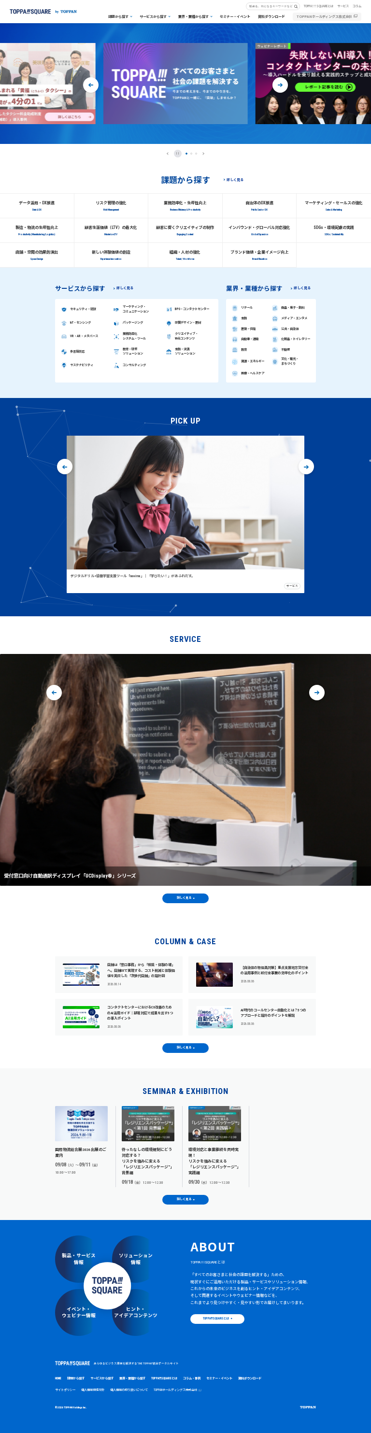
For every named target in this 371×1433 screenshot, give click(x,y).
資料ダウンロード (271, 16)
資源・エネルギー (252, 361)
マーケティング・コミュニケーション (136, 309)
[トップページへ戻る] (43, 11)
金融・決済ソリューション (185, 351)
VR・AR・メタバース (84, 336)
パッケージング (133, 323)
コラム (357, 6)
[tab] (186, 154)
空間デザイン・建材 (188, 323)
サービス (343, 6)
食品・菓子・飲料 (292, 308)
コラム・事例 (191, 1378)
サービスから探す (153, 16)
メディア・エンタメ (294, 318)
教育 (244, 350)
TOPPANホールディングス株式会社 (324, 16)
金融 (244, 318)
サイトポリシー (65, 1390)
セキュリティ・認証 (83, 309)
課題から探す (118, 16)
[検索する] (298, 6)
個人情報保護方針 (92, 1390)
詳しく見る (235, 179)
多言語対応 (77, 352)
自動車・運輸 (249, 339)
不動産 (285, 350)
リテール (247, 308)
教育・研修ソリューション (133, 351)
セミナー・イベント (235, 16)
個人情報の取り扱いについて (129, 1390)
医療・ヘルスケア (252, 373)
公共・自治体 (290, 329)
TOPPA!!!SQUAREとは (318, 6)
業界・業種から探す (193, 16)
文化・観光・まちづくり (290, 361)
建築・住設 (248, 329)
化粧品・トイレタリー (295, 339)
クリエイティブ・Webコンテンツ (186, 336)
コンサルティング (134, 365)
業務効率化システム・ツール (134, 336)
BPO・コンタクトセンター (192, 309)
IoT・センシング (80, 323)
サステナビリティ (81, 365)
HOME (58, 1378)
